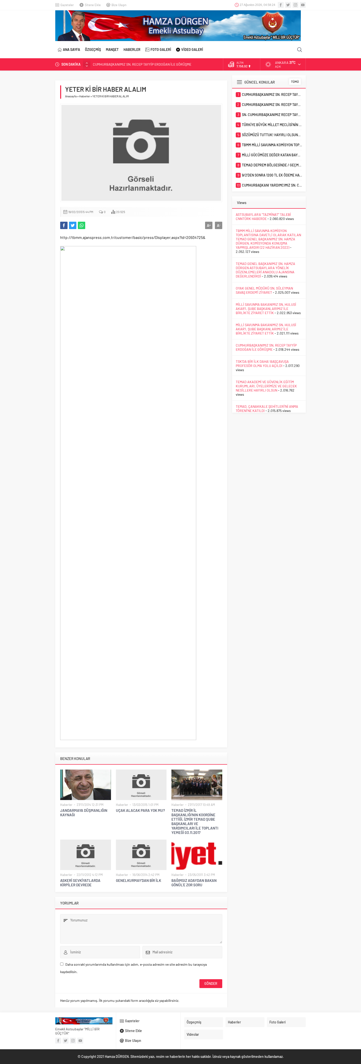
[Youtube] (303, 5)
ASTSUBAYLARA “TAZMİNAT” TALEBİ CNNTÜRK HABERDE (263, 216)
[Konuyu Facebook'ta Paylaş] (64, 225)
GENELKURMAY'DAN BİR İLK (138, 880)
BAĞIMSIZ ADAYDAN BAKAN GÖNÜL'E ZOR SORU (194, 882)
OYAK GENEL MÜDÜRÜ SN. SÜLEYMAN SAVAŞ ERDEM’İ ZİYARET (264, 290)
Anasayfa (71, 96)
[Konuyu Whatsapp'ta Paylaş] (81, 225)
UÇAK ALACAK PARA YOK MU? (140, 810)
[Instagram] (295, 5)
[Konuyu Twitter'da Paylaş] (72, 225)
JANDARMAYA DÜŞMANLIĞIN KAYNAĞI (83, 812)
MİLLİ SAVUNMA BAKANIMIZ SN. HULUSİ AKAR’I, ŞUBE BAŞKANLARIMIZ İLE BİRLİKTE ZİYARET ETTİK (266, 308)
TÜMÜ (295, 81)
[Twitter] (288, 5)
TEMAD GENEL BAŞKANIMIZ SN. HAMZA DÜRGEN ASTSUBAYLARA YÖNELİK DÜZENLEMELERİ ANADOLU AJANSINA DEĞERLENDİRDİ (265, 270)
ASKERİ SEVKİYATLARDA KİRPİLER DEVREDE (80, 882)
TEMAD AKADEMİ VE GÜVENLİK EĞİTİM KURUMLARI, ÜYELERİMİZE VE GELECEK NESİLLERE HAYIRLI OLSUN (266, 386)
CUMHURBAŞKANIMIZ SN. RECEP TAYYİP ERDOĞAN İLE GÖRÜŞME (142, 64)
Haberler (84, 96)
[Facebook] (281, 5)
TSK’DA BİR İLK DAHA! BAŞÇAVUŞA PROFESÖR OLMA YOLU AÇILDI (262, 363)
